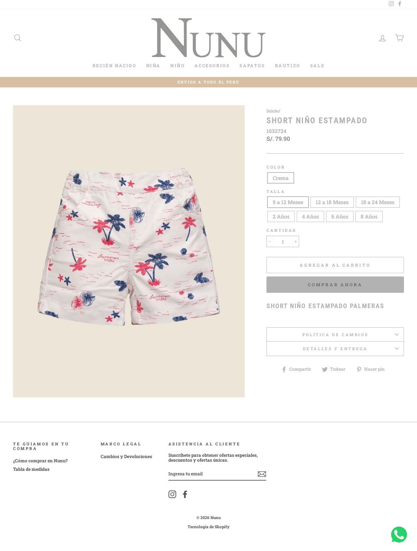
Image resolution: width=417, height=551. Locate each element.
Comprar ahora (335, 285)
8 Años (369, 216)
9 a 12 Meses (288, 202)
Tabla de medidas (31, 469)
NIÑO (177, 65)
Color (275, 167)
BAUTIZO (287, 65)
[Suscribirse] (262, 474)
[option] (208, 82)
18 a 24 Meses (378, 202)
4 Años (310, 216)
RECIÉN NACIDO (115, 65)
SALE (317, 65)
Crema (281, 177)
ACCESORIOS (212, 65)
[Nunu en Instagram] (172, 494)
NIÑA (153, 65)
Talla (275, 191)
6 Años (339, 216)
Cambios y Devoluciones (126, 456)
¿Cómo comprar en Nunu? (40, 461)
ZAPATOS (252, 65)
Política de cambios (335, 334)
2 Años (281, 216)
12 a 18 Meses (332, 202)
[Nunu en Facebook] (185, 494)
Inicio (272, 111)
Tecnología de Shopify (209, 526)
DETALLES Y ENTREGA (335, 348)
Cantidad (281, 230)
